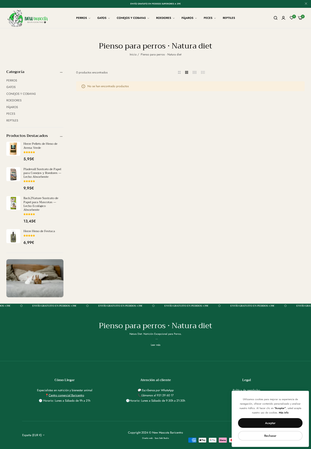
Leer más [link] (155, 345)
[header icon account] (283, 18)
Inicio (133, 54)
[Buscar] (275, 18)
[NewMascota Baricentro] (28, 18)
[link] (83, 18)
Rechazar (270, 436)
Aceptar (270, 423)
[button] (29, 152)
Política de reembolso (246, 390)
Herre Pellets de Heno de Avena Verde (40, 145)
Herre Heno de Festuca (39, 231)
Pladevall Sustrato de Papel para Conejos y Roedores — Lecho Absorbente (42, 173)
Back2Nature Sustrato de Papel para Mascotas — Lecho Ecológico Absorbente (40, 204)
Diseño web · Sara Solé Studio (155, 438)
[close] (306, 4)
